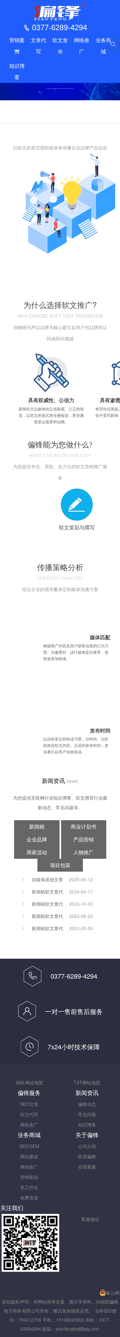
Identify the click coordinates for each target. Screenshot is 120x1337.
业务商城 (103, 46)
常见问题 (87, 1114)
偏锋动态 (87, 1104)
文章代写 (38, 46)
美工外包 (29, 1187)
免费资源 (29, 1197)
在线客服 (87, 1166)
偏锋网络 (60, 12)
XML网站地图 (29, 1082)
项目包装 (60, 865)
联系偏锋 (87, 1156)
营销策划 (29, 1177)
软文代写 (29, 1114)
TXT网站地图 (87, 1082)
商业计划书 (83, 826)
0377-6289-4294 (59, 27)
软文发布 (60, 46)
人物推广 (83, 852)
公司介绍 (87, 1146)
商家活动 (37, 852)
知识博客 (17, 71)
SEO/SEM (29, 1146)
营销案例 (17, 46)
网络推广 (81, 46)
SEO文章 (29, 1104)
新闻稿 (36, 826)
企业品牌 (37, 839)
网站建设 (29, 1156)
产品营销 (83, 839)
